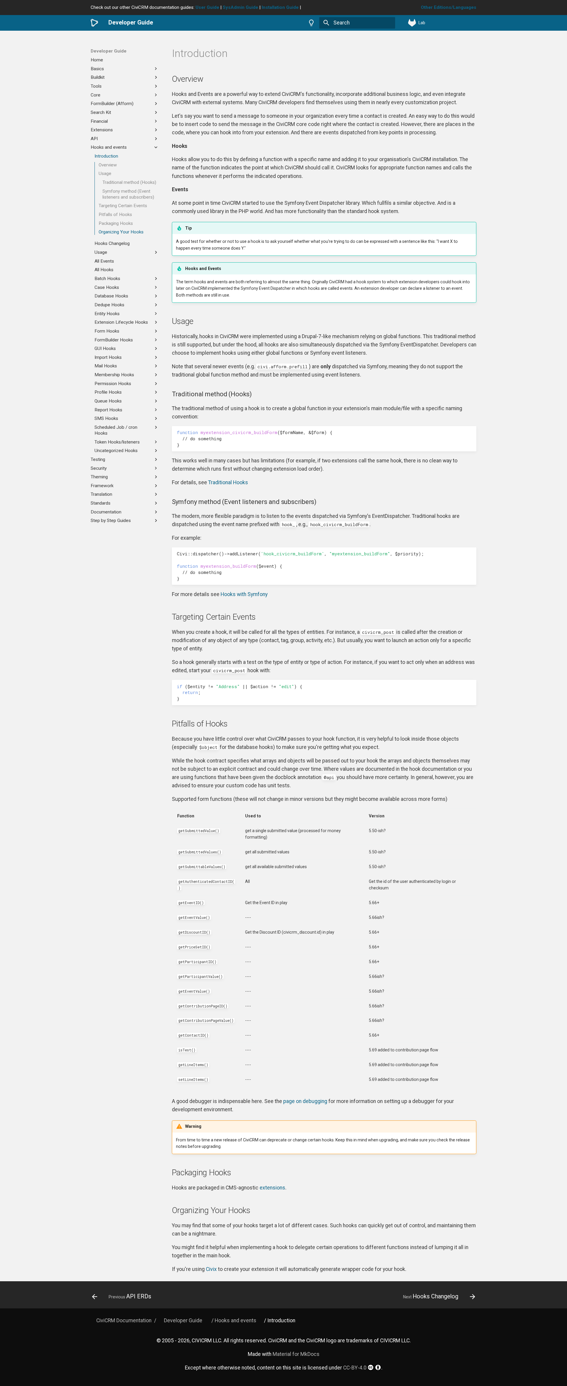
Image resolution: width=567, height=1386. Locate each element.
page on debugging (305, 1101)
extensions (272, 1188)
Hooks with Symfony (244, 594)
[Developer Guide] (94, 22)
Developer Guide (108, 51)
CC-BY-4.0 (354, 1368)
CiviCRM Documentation (123, 1320)
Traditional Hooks (228, 482)
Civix (211, 1269)
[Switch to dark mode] (311, 22)
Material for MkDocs (296, 1354)
